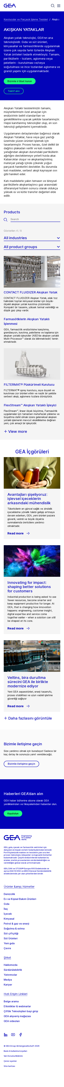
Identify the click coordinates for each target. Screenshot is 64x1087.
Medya (8, 979)
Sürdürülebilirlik (13, 969)
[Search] (53, 6)
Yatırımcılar (10, 974)
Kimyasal (9, 918)
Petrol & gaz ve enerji (16, 923)
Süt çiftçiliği (11, 933)
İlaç (6, 908)
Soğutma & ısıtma (14, 928)
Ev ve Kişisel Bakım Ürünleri (20, 898)
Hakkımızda (10, 964)
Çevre (7, 948)
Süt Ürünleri (11, 938)
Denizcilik (9, 894)
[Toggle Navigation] (58, 5)
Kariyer (8, 984)
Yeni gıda (9, 943)
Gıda (6, 903)
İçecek (8, 913)
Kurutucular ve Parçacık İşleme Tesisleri (26, 19)
